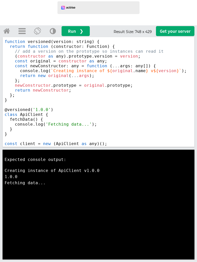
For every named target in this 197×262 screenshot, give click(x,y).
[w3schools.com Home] (6, 31)
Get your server (175, 31)
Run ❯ (75, 31)
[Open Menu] (22, 31)
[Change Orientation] (37, 31)
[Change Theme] (53, 31)
